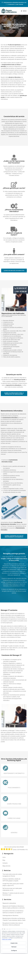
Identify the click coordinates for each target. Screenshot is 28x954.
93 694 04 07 (21, 288)
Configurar (14, 950)
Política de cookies (6, 939)
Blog (4, 860)
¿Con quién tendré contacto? (14, 254)
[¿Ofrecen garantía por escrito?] (14, 184)
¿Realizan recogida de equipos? (14, 234)
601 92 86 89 (21, 292)
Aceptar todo (14, 943)
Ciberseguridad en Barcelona (10, 915)
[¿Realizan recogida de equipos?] (14, 229)
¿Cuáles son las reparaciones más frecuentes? (14, 162)
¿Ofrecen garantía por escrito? (14, 188)
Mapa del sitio (6, 866)
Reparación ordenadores (9, 903)
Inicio (4, 857)
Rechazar (14, 946)
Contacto (5, 863)
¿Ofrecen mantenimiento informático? (14, 210)
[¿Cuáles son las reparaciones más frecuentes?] (14, 157)
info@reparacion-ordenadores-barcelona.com (14, 2)
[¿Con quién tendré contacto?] (14, 251)
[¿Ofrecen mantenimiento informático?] (14, 206)
